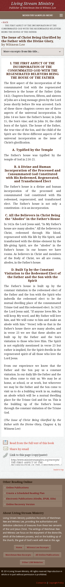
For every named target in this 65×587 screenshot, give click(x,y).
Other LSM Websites (32, 562)
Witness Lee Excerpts (38, 547)
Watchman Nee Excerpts (18, 555)
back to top (59, 470)
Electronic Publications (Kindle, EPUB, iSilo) (31, 498)
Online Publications (17, 487)
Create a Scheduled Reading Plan (25, 493)
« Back (4, 22)
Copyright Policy (56, 583)
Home (19, 547)
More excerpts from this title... (21, 51)
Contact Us (41, 583)
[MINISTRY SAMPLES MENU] (59, 15)
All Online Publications (47, 555)
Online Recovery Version (20, 504)
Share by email (19, 449)
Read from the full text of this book (32, 443)
